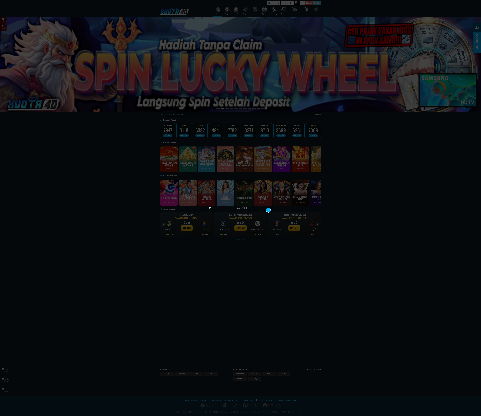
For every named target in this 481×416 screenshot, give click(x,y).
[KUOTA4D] (240, 208)
